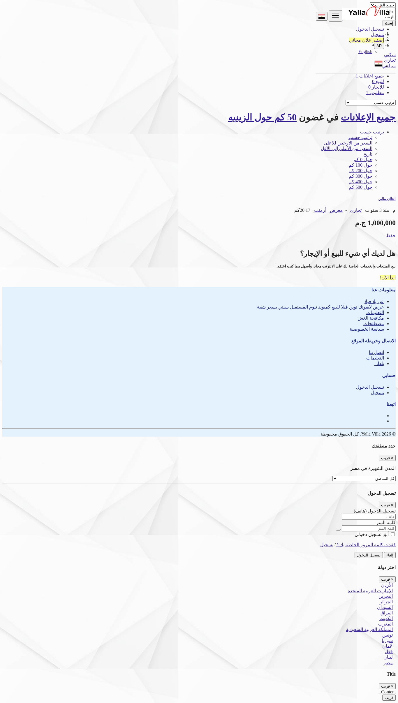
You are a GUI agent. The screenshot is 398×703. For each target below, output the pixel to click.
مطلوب (375, 92)
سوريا (387, 640)
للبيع (378, 81)
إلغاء (389, 555)
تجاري (355, 210)
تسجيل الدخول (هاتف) (375, 510)
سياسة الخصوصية (367, 329)
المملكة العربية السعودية (369, 629)
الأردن (387, 585)
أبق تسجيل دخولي (372, 534)
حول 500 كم (360, 187)
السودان (385, 607)
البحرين (385, 596)
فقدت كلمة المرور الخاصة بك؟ (366, 544)
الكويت (386, 618)
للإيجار (376, 86)
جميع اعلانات (370, 75)
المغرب (385, 623)
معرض (336, 210)
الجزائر (386, 601)
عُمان (387, 646)
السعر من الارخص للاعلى (348, 142)
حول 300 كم (360, 176)
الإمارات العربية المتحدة (370, 590)
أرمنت (319, 210)
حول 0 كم (362, 159)
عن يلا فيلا (374, 301)
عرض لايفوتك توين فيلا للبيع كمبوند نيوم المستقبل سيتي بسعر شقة (320, 306)
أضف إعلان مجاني (366, 40)
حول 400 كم (360, 181)
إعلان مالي (387, 198)
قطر (388, 651)
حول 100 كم (360, 165)
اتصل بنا (376, 352)
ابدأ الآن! (388, 277)
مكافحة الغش (371, 318)
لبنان (388, 657)
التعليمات (375, 312)
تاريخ (367, 153)
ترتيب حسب (360, 137)
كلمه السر (386, 522)
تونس (387, 634)
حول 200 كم (360, 170)
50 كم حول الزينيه (262, 117)
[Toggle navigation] (335, 16)
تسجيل (377, 34)
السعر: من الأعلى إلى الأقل (346, 148)
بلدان (379, 363)
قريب (389, 697)
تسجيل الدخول (370, 29)
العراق (387, 612)
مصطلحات (373, 323)
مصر (388, 662)
